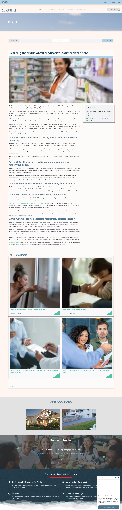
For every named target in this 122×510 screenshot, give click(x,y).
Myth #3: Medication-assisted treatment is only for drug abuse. (99, 115)
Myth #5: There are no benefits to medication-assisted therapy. (99, 118)
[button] (84, 9)
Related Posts (90, 120)
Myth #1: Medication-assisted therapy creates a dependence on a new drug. (99, 111)
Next (110, 386)
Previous (12, 386)
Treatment (31, 57)
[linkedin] (6, 2)
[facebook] (3, 2)
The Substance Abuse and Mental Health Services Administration (26, 203)
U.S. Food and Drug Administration (21, 198)
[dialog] (108, 493)
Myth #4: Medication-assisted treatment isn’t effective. (99, 117)
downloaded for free (55, 189)
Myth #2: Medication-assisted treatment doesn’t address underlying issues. (99, 113)
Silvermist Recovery (14, 242)
